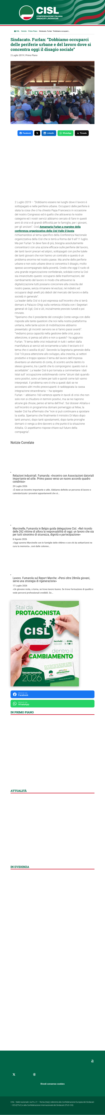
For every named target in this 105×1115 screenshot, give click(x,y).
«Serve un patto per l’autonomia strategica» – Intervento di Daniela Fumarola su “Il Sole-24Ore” (47, 853)
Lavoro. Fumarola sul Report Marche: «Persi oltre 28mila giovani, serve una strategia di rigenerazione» (51, 579)
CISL (17, 31)
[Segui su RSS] (48, 1074)
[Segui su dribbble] (34, 1074)
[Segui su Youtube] (41, 1074)
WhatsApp (67, 133)
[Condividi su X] (37, 133)
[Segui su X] (14, 1074)
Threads (83, 133)
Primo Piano (32, 31)
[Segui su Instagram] (27, 1074)
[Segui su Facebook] (21, 1074)
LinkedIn (50, 133)
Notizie (24, 31)
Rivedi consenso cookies (52, 1084)
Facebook (27, 133)
